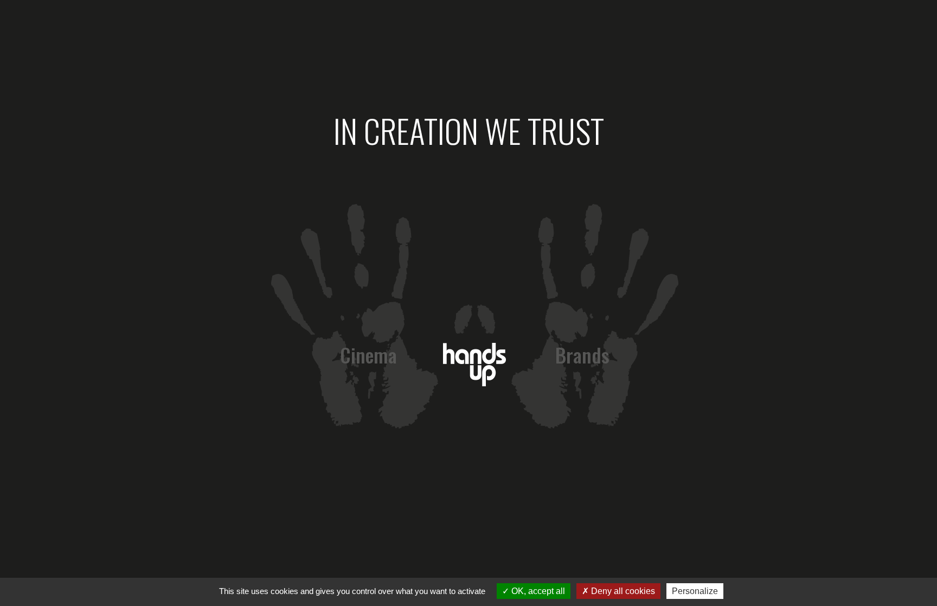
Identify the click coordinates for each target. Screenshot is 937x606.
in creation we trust (468, 130)
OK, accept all (537, 591)
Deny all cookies (622, 591)
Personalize (695, 591)
